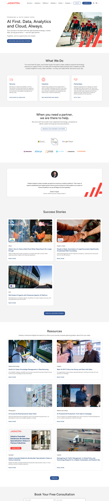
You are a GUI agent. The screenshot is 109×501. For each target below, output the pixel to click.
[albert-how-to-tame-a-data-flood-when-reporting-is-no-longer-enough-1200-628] (30, 220)
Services (12, 84)
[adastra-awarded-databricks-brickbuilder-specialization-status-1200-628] (30, 429)
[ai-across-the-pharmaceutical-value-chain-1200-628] (30, 385)
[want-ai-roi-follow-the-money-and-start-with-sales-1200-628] (78, 340)
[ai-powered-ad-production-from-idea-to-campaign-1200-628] (78, 385)
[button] (93, 3)
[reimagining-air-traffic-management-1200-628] (78, 429)
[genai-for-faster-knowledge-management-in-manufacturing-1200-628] (30, 340)
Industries (45, 84)
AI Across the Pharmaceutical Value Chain (22, 414)
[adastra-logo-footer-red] (13, 2)
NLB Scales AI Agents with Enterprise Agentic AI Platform (28, 295)
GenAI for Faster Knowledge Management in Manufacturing (28, 369)
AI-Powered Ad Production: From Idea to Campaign (74, 414)
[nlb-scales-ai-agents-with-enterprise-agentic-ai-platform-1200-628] (30, 266)
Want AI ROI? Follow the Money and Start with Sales (74, 369)
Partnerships (78, 84)
